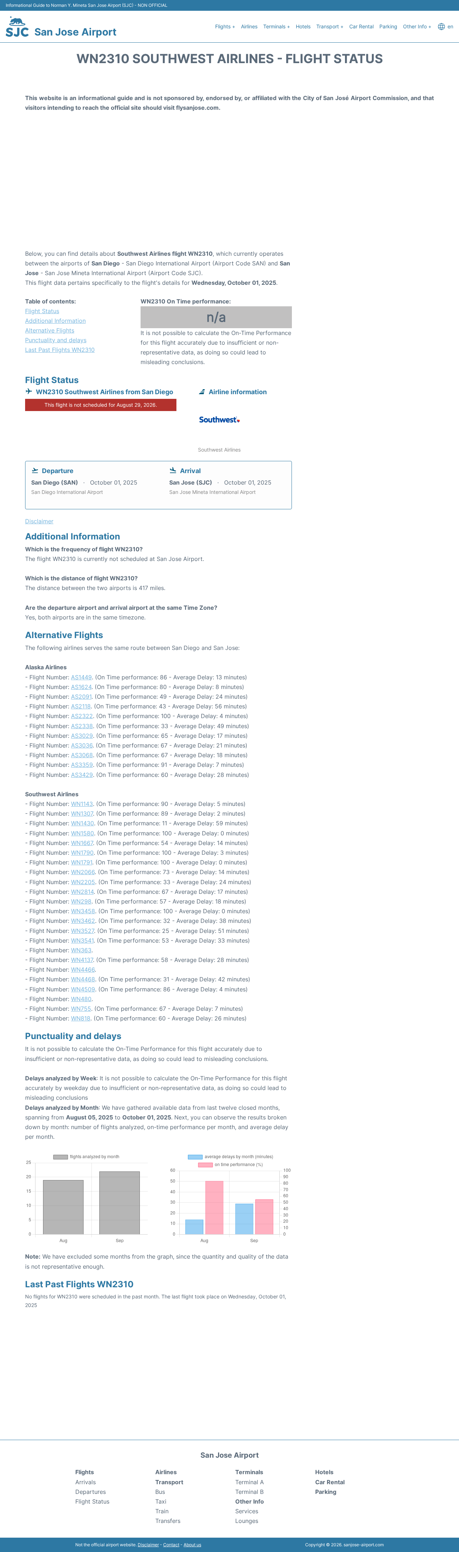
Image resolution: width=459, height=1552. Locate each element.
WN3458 (83, 911)
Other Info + (417, 26)
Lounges (246, 1520)
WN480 (81, 999)
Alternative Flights (49, 330)
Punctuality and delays (55, 340)
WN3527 (82, 930)
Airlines (249, 26)
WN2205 (83, 882)
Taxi (160, 1501)
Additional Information (55, 320)
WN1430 (82, 823)
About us (192, 1544)
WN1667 (82, 842)
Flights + (225, 26)
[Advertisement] (229, 191)
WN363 (81, 950)
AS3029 (82, 735)
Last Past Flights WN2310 (60, 349)
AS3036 (82, 745)
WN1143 (82, 803)
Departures (90, 1491)
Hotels (303, 26)
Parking (388, 26)
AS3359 (82, 764)
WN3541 (82, 940)
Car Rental (361, 26)
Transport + (330, 26)
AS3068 (82, 755)
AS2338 (82, 726)
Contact (171, 1544)
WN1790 (82, 852)
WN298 (81, 901)
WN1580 (82, 833)
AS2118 (81, 706)
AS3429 (82, 774)
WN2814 (82, 891)
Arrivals (85, 1482)
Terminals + (276, 26)
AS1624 (81, 686)
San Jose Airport (75, 32)
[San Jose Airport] (17, 26)
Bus (160, 1491)
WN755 (81, 1008)
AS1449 (81, 677)
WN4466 (83, 969)
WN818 (80, 1018)
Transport (169, 1482)
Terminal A (249, 1482)
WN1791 (81, 862)
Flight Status (42, 311)
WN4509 (83, 989)
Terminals (249, 1472)
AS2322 (82, 716)
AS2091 (81, 696)
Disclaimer (148, 1544)
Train (162, 1511)
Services (246, 1511)
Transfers (167, 1520)
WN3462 (83, 920)
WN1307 (82, 813)
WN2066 (83, 872)
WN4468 (83, 979)
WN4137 (82, 959)
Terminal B (249, 1491)
